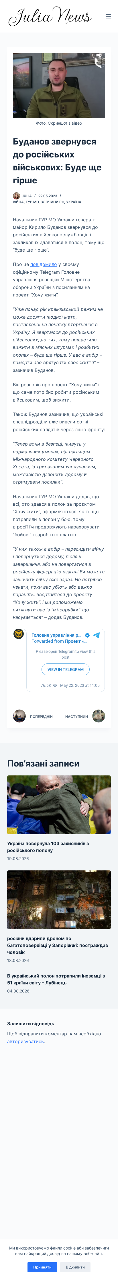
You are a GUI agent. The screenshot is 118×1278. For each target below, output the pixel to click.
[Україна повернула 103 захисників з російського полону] (59, 804)
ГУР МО (32, 202)
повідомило (43, 264)
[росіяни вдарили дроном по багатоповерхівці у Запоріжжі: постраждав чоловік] (59, 899)
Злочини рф (52, 202)
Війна (18, 202)
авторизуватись (25, 1041)
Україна (73, 202)
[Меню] (108, 16)
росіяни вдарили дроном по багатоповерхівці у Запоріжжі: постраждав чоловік (57, 945)
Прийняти (42, 1267)
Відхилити (75, 1267)
